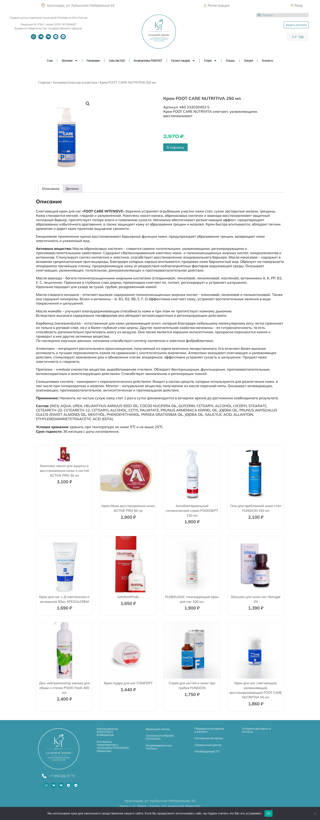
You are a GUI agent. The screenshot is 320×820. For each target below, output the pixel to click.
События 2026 (117, 60)
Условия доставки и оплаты (256, 730)
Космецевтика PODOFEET (148, 60)
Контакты (267, 60)
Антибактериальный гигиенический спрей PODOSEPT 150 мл (192, 510)
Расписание (93, 60)
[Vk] (41, 36)
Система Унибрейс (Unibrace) (160, 737)
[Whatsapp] (33, 36)
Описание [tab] (50, 188)
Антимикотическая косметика (75, 82)
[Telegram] (55, 36)
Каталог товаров (180, 60)
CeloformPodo (128, 597)
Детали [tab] (72, 188)
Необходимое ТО (207, 751)
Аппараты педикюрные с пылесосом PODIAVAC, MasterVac (113, 746)
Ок (269, 813)
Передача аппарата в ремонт (209, 730)
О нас (50, 60)
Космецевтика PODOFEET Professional (107, 732)
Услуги (207, 60)
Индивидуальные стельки (159, 747)
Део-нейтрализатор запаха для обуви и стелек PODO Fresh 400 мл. (64, 687)
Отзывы (230, 60)
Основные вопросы (208, 738)
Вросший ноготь (158, 729)
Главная (44, 82)
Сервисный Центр (207, 745)
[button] (88, 104)
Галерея (248, 60)
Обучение (67, 60)
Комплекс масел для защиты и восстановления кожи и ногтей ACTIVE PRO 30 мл (64, 470)
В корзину (175, 147)
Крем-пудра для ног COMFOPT (128, 683)
